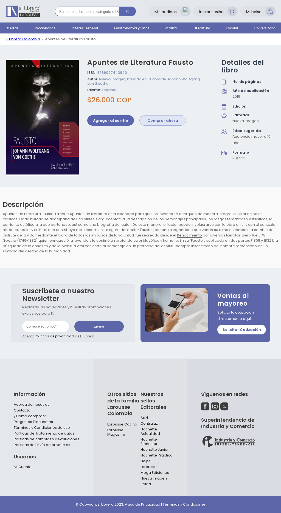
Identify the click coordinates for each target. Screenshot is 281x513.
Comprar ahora (162, 120)
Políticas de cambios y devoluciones (46, 439)
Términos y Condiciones (184, 504)
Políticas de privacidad (54, 336)
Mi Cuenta (23, 467)
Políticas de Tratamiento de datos (44, 433)
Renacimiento (189, 235)
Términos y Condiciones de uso (42, 427)
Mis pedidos (165, 12)
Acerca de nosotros (31, 404)
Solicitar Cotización (242, 329)
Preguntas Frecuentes (33, 422)
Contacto (22, 410)
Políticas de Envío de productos (42, 445)
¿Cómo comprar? (30, 416)
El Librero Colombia (22, 39)
